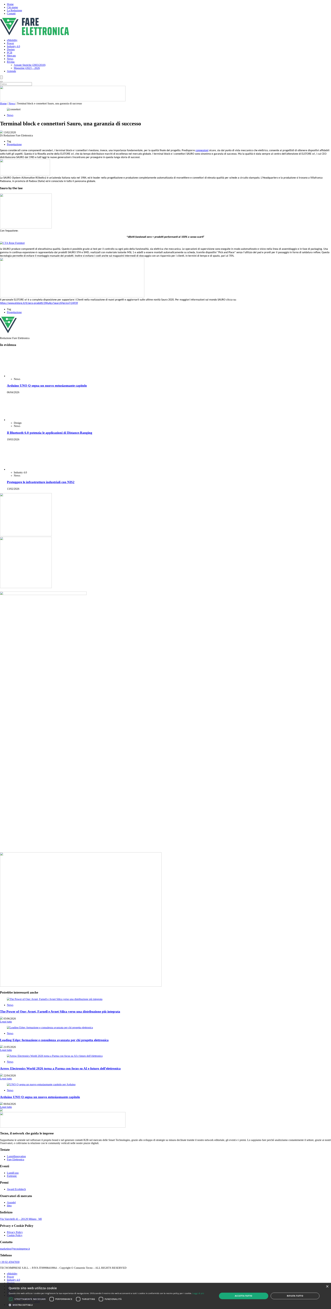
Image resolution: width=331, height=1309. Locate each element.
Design (11, 49)
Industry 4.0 (13, 46)
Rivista (10, 61)
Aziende (11, 71)
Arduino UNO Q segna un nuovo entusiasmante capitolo (47, 616)
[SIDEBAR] (26, 1224)
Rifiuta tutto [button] (295, 1295)
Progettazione (14, 144)
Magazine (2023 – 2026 (27, 68)
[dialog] (165, 1296)
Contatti (11, 13)
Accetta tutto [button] (243, 1295)
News (10, 58)
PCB (9, 52)
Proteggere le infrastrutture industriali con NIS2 (40, 1171)
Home (10, 4)
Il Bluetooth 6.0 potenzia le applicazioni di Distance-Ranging (49, 893)
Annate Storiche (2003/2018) (30, 64)
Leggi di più (198, 1293)
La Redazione (14, 10)
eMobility (12, 40)
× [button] (327, 1286)
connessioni (201, 150)
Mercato (11, 55)
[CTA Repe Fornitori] (12, 243)
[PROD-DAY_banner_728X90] (63, 100)
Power (10, 43)
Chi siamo (12, 7)
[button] (106, 1304)
